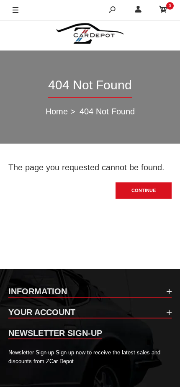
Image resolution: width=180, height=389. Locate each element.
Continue (143, 190)
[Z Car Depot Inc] (90, 35)
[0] (163, 10)
